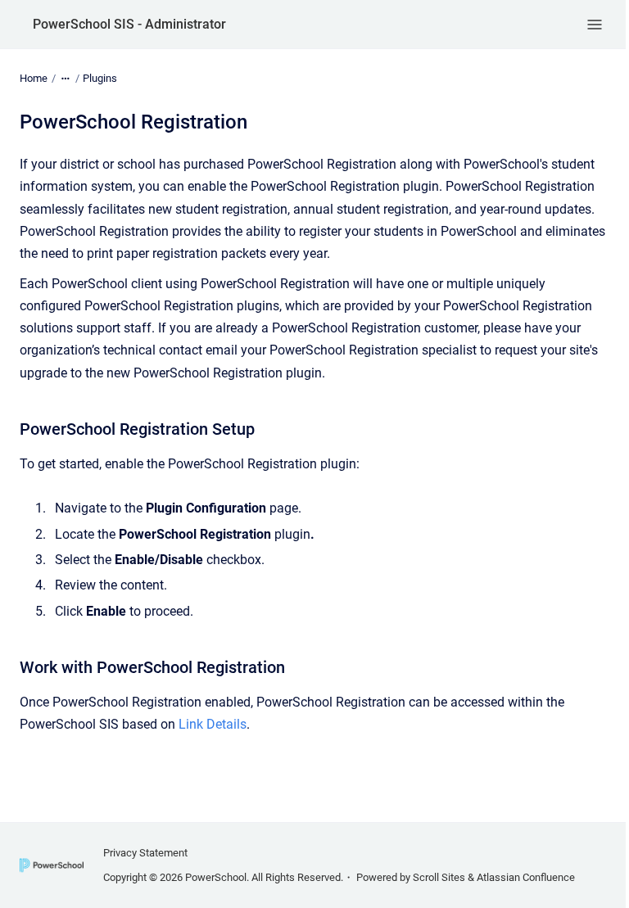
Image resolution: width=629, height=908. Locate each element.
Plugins (100, 78)
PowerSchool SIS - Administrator (129, 24)
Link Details (213, 724)
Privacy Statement (145, 853)
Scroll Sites (439, 877)
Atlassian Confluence (526, 877)
